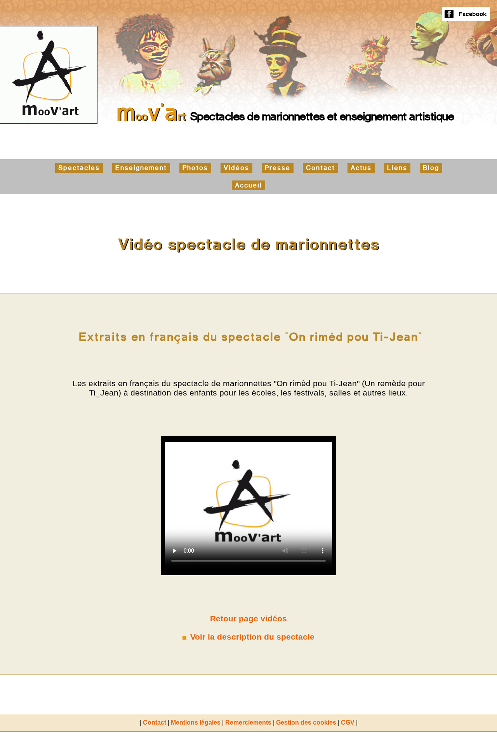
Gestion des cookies (306, 722)
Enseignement (141, 168)
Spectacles (79, 168)
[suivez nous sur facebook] (466, 17)
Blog (431, 168)
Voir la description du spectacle (252, 636)
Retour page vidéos (248, 618)
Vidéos (236, 168)
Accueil (248, 185)
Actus (361, 168)
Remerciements (248, 722)
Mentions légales (196, 722)
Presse (277, 168)
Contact (320, 168)
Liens (397, 168)
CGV (348, 722)
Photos (195, 168)
